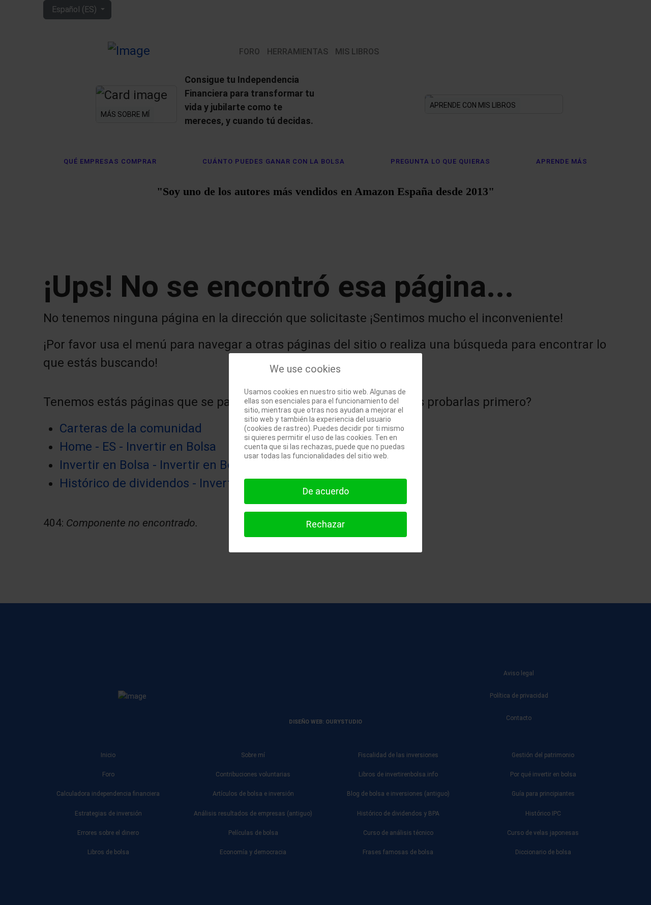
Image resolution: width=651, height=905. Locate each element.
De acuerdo (326, 491)
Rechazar (325, 524)
